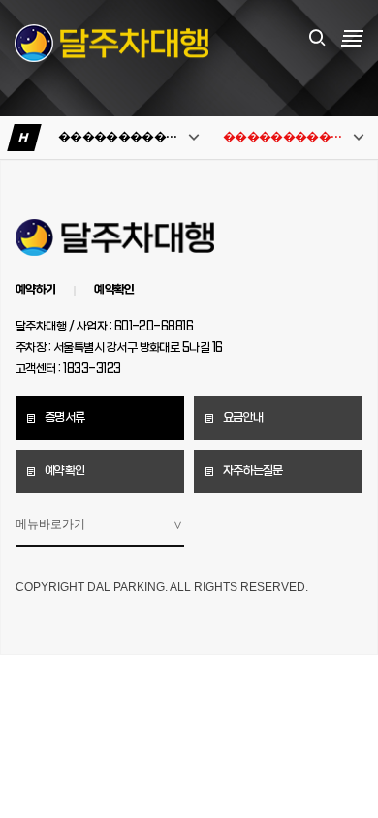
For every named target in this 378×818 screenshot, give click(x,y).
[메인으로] (111, 43)
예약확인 (114, 290)
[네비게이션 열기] (352, 37)
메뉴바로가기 (50, 524)
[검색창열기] (316, 38)
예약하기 (35, 290)
